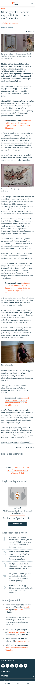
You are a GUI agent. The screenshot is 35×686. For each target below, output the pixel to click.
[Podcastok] (18, 683)
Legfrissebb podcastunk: (15, 481)
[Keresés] (28, 683)
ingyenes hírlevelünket (17, 632)
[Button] (30, 31)
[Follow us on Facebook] (7, 666)
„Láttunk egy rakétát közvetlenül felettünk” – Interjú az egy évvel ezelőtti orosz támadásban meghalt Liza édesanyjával (18, 288)
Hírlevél (7, 683)
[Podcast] (21, 666)
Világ (3, 8)
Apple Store (18, 610)
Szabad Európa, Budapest (9, 23)
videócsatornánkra (22, 641)
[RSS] (16, 666)
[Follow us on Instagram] (12, 666)
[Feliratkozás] (25, 666)
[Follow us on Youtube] (3, 666)
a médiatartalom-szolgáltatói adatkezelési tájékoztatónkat (18, 470)
